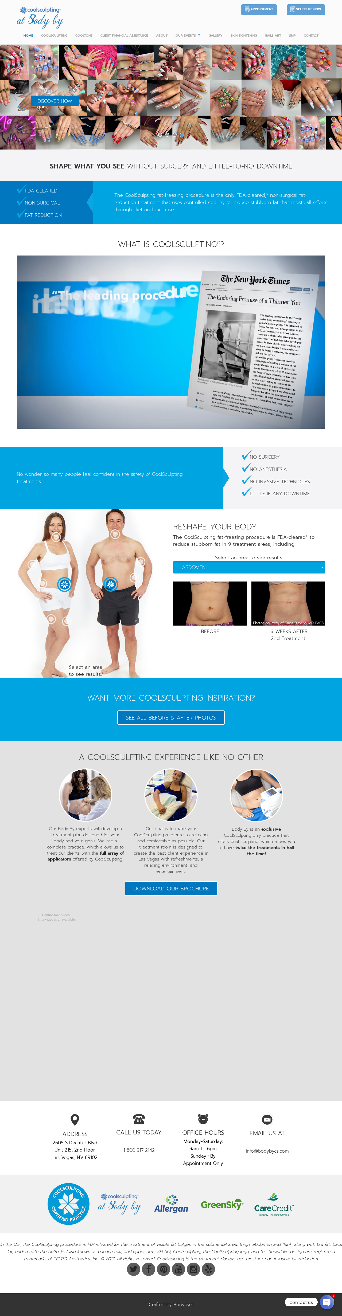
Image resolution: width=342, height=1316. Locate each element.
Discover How (55, 101)
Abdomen (193, 567)
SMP (292, 35)
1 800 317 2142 (139, 1150)
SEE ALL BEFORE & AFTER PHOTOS (171, 718)
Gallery (216, 35)
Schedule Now (308, 9)
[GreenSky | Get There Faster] (222, 1204)
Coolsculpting (54, 35)
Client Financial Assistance (124, 35)
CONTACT (311, 35)
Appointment (261, 9)
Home (28, 35)
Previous (15, 96)
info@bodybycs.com (267, 1151)
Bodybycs (183, 1304)
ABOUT (162, 35)
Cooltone (83, 35)
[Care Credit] (273, 1204)
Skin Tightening (244, 35)
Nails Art (273, 35)
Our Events (186, 35)
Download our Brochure (171, 889)
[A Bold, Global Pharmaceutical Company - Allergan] (171, 1204)
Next (327, 96)
